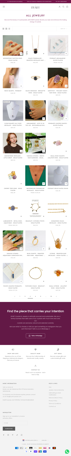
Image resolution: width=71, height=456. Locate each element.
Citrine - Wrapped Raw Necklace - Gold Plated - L (58, 254)
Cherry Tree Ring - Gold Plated (13, 189)
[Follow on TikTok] (17, 435)
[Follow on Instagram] (8, 435)
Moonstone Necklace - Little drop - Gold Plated (13, 157)
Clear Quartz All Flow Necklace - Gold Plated (13, 124)
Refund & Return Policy (55, 398)
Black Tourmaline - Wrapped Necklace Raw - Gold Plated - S (35, 59)
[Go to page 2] (14, 296)
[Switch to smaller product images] (6, 28)
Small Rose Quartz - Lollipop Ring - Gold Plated (58, 157)
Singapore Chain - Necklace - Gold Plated (58, 222)
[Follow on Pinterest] (13, 435)
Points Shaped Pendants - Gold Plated (13, 287)
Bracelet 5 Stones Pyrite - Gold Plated (35, 222)
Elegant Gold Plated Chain (58, 188)
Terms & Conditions (55, 403)
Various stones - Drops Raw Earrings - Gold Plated (35, 157)
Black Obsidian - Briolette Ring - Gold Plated (35, 92)
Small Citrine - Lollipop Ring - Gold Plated (58, 287)
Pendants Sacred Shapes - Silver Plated (58, 124)
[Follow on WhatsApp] (22, 435)
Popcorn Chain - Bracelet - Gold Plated (35, 287)
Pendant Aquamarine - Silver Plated (58, 59)
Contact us (35, 370)
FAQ (50, 387)
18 (51, 296)
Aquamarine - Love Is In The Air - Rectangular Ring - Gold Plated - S (35, 124)
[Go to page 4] (56, 296)
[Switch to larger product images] (3, 28)
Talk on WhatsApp (36, 336)
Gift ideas (58, 353)
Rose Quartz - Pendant (13, 91)
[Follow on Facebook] (4, 435)
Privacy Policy (53, 401)
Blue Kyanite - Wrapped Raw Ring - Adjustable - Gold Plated (35, 255)
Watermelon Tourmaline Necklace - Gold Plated (35, 189)
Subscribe (51, 448)
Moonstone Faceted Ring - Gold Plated (13, 59)
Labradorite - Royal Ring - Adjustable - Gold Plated (13, 222)
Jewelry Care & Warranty (56, 390)
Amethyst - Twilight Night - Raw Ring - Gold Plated (58, 92)
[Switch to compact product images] (9, 28)
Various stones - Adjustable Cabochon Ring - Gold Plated (13, 255)
